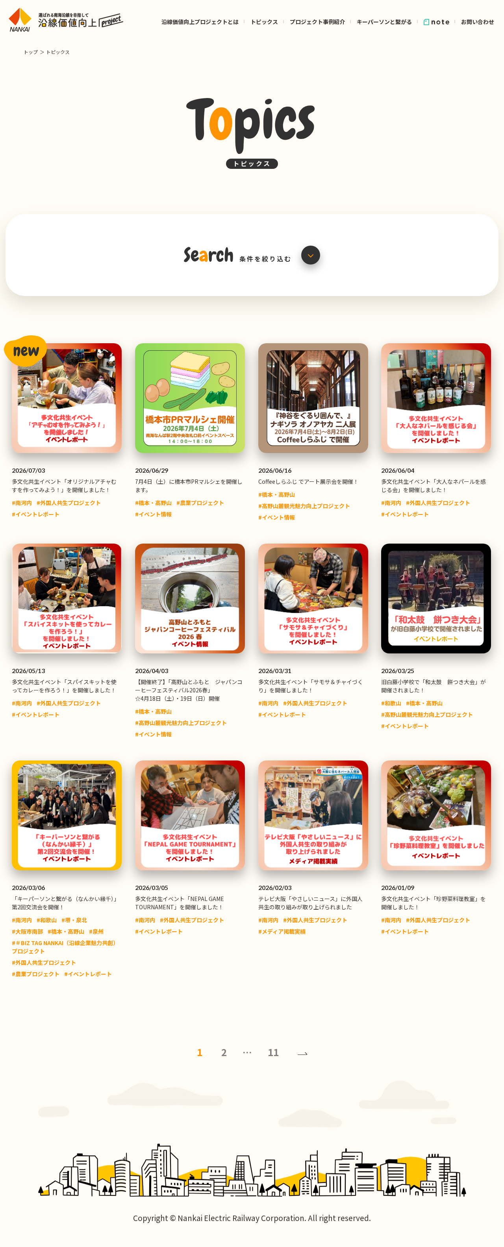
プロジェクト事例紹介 (317, 22)
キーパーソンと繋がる (384, 22)
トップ (31, 51)
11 (273, 1052)
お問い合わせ (477, 22)
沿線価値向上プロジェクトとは (200, 22)
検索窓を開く (310, 255)
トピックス (264, 22)
